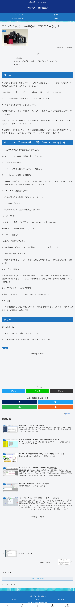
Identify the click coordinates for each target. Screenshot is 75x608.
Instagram (61, 599)
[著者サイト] (19, 402)
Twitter (37, 599)
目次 (34, 53)
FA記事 (5, 348)
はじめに (19, 58)
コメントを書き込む (37, 578)
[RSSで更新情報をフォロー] (55, 407)
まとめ (18, 64)
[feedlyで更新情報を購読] (19, 407)
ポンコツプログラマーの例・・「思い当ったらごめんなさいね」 (38, 61)
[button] (69, 338)
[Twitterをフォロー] (55, 402)
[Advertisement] (37, 368)
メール (14, 599)
